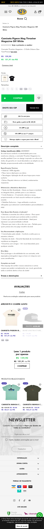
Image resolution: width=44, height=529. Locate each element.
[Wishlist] (10, 12)
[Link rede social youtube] (29, 500)
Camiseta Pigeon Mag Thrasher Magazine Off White (11, 330)
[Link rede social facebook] (19, 500)
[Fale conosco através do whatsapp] (39, 515)
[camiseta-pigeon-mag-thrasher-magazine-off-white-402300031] (4, 78)
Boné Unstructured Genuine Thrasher (33, 330)
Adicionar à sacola (22, 366)
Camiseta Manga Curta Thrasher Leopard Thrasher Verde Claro (11, 404)
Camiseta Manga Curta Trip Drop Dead (33, 404)
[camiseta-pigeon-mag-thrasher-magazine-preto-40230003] (12, 78)
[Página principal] (22, 11)
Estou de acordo (22, 526)
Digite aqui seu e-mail (22, 434)
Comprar (17, 98)
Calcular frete (34, 108)
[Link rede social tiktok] (24, 500)
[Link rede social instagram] (14, 500)
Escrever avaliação (22, 292)
